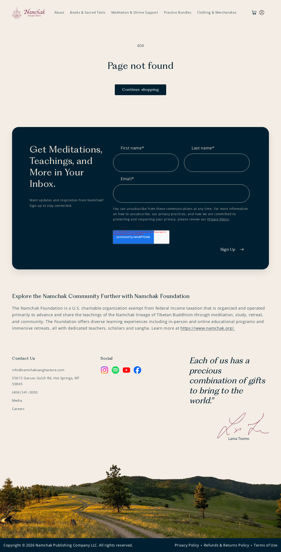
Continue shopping (140, 90)
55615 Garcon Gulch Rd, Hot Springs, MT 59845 (45, 381)
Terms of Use (265, 545)
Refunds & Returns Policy (226, 545)
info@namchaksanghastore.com (38, 369)
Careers (18, 408)
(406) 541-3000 (25, 392)
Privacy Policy (218, 219)
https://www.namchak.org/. (207, 328)
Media (17, 400)
